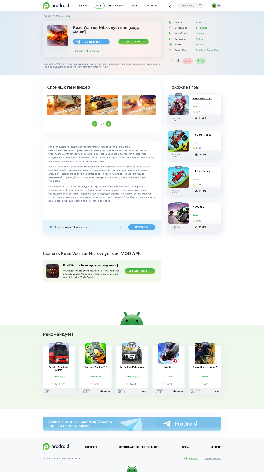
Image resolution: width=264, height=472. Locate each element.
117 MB (203, 191)
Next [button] (108, 124)
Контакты (151, 5)
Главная (84, 5)
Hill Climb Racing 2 (202, 135)
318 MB (216, 391)
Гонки (67, 16)
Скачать (135, 41)
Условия (216, 447)
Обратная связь (212, 458)
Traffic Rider (199, 207)
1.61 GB (70, 391)
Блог (134, 5)
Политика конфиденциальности (139, 447)
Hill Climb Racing (201, 171)
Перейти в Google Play (207, 50)
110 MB (203, 118)
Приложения (116, 5)
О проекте (91, 447)
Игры (99, 5)
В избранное (92, 41)
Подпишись (141, 227)
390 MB (180, 391)
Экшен (168, 376)
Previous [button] (94, 124)
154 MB (203, 227)
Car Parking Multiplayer (132, 367)
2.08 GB (143, 391)
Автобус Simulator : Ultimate (59, 368)
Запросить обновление (86, 51)
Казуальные (95, 376)
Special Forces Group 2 (205, 367)
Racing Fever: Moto (202, 98)
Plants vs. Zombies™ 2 (95, 367)
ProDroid (186, 424)
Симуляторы (59, 376)
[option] (64, 105)
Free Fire (168, 367)
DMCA (185, 447)
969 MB (107, 391)
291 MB (203, 154)
